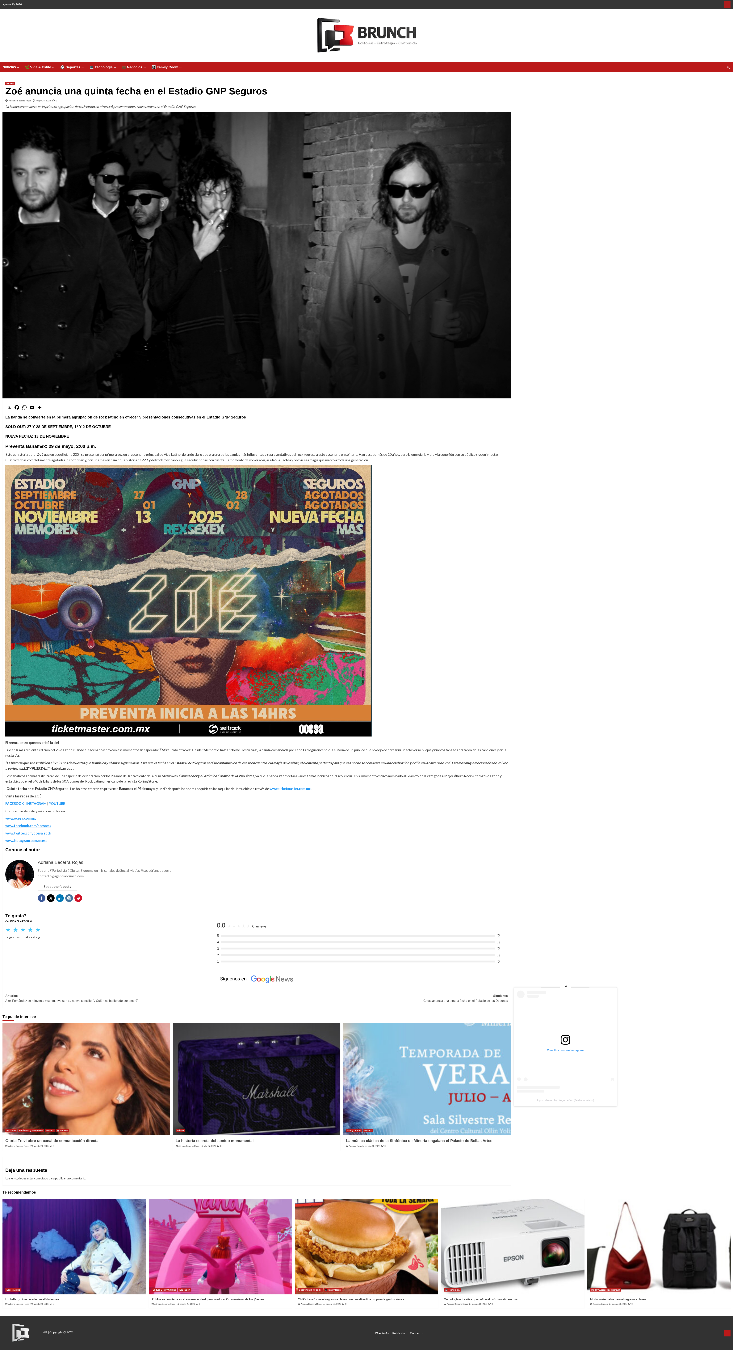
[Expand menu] (18, 67)
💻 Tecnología (101, 67)
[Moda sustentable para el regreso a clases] (659, 1246)
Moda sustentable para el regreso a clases (618, 1299)
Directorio (382, 1333)
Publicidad (399, 1333)
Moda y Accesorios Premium (605, 1290)
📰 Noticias (62, 1130)
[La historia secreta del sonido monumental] (256, 1079)
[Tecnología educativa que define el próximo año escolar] (512, 1246)
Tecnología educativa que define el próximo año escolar (481, 1299)
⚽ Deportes (70, 67)
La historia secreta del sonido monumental (215, 1141)
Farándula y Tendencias (31, 1130)
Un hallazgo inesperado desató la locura (32, 1299)
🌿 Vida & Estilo (38, 67)
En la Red (11, 1130)
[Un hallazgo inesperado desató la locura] (74, 1246)
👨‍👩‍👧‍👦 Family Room (165, 67)
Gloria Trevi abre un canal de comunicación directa (51, 1141)
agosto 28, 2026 (41, 1304)
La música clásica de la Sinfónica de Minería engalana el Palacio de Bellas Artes (419, 1141)
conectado (41, 1178)
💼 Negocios (132, 67)
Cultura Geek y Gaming (164, 1290)
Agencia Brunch (356, 1146)
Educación (184, 1290)
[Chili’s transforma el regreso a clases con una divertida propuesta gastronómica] (366, 1246)
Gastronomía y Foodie (310, 1290)
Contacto (416, 1333)
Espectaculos (13, 1290)
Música (10, 83)
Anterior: (71, 998)
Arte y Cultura (354, 1130)
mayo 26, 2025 (43, 100)
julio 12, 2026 (374, 1146)
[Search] (728, 67)
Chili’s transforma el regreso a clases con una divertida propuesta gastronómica (351, 1299)
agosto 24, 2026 (41, 1146)
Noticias (9, 67)
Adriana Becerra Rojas (20, 100)
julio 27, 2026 (210, 1146)
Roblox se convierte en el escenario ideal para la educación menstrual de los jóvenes (208, 1299)
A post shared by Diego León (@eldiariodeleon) (565, 1100)
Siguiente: (465, 998)
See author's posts (57, 886)
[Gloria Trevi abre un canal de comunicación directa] (86, 1079)
